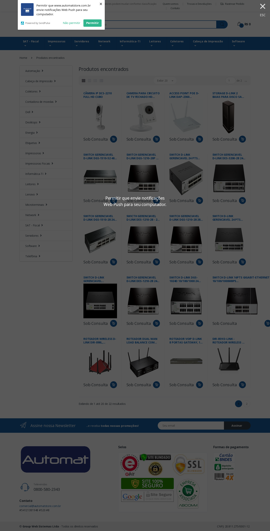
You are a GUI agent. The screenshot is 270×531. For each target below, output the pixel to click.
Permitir (92, 23)
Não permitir (71, 23)
